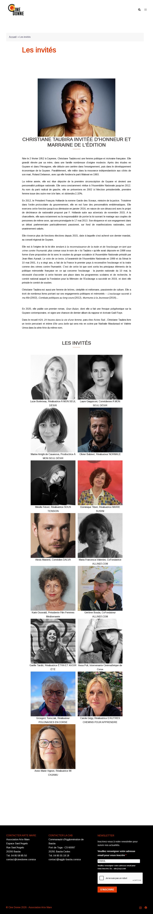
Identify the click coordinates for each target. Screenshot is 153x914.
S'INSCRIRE (107, 889)
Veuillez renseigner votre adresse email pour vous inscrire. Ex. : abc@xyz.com (117, 867)
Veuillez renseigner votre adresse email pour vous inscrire (116, 853)
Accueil (12, 37)
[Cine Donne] (16, 9)
